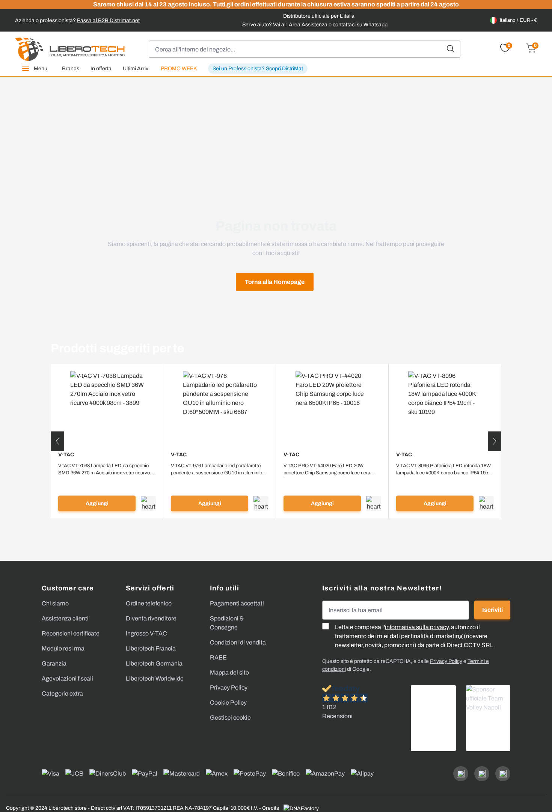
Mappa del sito (229, 672)
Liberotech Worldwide (155, 678)
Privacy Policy (228, 687)
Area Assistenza (308, 24)
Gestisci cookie (230, 717)
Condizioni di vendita (238, 642)
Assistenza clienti (65, 618)
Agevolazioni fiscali (67, 678)
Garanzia (54, 663)
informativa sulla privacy (416, 627)
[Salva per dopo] (148, 503)
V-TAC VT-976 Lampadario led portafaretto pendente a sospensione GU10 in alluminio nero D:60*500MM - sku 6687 (216, 470)
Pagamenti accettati (237, 603)
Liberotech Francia (151, 648)
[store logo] (70, 49)
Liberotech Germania (154, 663)
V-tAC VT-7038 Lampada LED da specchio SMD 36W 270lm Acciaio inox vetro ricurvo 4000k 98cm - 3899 (104, 470)
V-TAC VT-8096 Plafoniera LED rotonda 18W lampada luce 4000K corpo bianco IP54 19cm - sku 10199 (444, 470)
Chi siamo (55, 603)
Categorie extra (62, 693)
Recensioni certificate (71, 633)
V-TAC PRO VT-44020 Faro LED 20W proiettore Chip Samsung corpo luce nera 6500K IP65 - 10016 (327, 470)
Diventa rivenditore (151, 618)
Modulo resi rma (63, 648)
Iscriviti (492, 610)
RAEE (218, 657)
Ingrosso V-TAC (146, 633)
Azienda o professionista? (77, 20)
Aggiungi (97, 503)
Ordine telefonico (149, 603)
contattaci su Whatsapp (360, 24)
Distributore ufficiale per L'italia (318, 16)
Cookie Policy (228, 702)
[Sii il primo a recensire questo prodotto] (107, 482)
